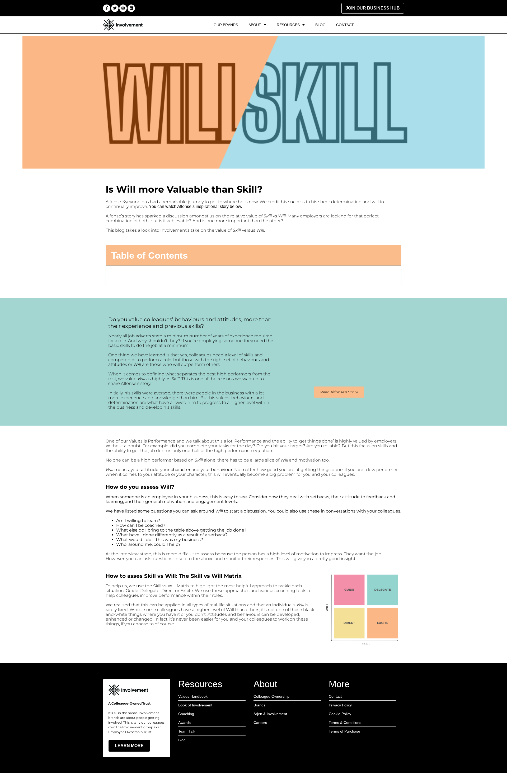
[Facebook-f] (106, 8)
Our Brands (226, 25)
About (254, 25)
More (339, 684)
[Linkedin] (131, 8)
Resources (288, 25)
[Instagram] (123, 8)
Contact (345, 25)
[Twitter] (115, 8)
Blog (320, 25)
